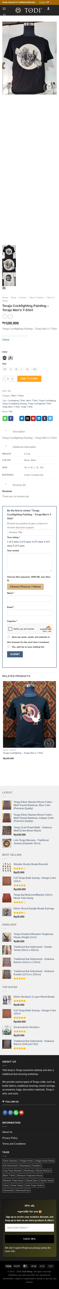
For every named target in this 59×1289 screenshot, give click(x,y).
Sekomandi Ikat (23, 1190)
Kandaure (37, 1166)
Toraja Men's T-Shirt (11, 407)
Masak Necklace (43, 1171)
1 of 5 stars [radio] (13, 541)
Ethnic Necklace (10, 1161)
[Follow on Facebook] (5, 1112)
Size (4, 364)
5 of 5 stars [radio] (19, 545)
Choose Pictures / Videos (25, 586)
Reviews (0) (19, 485)
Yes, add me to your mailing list (27, 647)
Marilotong (28, 1171)
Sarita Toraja (16, 1185)
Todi (10, 411)
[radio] (4, 358)
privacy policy (40, 1248)
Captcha (12, 621)
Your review (13, 550)
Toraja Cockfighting (47, 400)
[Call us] (15, 1112)
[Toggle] (6, 431)
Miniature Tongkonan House (30, 1175)
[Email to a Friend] (27, 418)
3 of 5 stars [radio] (37, 541)
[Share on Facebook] (10, 418)
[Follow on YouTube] (21, 1112)
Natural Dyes (32, 1180)
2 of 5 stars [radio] (25, 541)
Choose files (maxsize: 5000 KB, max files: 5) (29, 579)
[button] (4, 8)
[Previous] (4, 770)
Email (10, 607)
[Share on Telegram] (50, 418)
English (42, 2)
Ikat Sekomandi (10, 1166)
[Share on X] (16, 418)
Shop (13, 297)
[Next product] (5, 316)
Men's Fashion (37, 297)
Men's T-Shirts (17, 396)
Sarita (5, 1185)
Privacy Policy (10, 1138)
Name (10, 593)
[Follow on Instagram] (10, 1112)
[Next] (12, 770)
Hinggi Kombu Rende (45, 1161)
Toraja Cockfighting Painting (14, 403)
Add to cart (29, 378)
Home (5, 297)
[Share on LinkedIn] (38, 418)
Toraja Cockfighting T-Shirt (39, 403)
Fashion (23, 297)
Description (18, 431)
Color (4, 352)
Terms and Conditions (14, 1143)
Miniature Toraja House (13, 1180)
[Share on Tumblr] (44, 418)
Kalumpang (25, 1166)
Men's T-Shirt (32, 400)
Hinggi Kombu (26, 1161)
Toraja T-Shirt (27, 407)
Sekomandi (8, 1190)
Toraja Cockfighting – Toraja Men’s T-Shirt (23, 753)
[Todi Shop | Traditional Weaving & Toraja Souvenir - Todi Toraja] (29, 10)
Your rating (13, 537)
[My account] (48, 8)
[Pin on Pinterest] (33, 418)
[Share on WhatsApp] (5, 418)
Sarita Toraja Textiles (34, 1185)
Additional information (24, 447)
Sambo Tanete (46, 1180)
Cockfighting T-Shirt (16, 400)
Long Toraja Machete (12, 1171)
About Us (7, 1132)
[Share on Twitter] (22, 418)
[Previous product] (10, 316)
